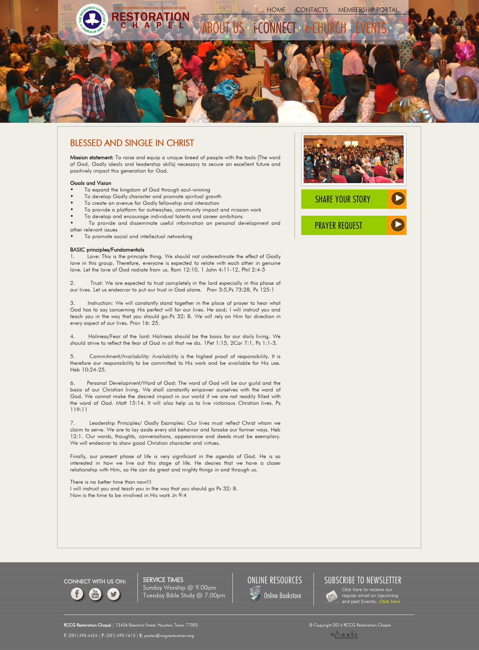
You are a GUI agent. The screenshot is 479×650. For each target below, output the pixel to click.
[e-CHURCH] (327, 31)
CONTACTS (312, 10)
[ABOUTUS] (225, 31)
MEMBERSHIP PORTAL (368, 10)
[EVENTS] (373, 31)
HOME (276, 10)
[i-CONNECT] (277, 31)
